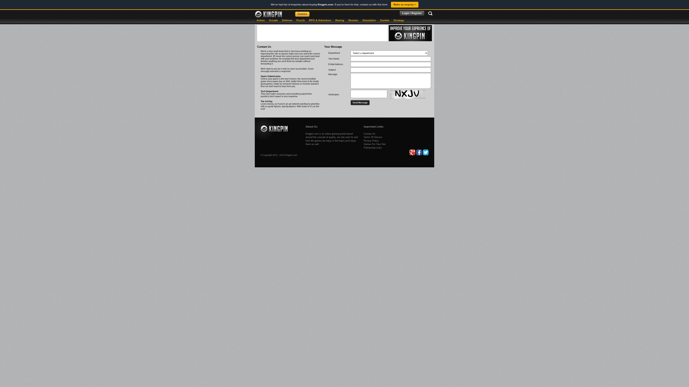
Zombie (384, 20)
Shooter (353, 20)
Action (261, 20)
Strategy (398, 20)
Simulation (369, 20)
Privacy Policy (371, 140)
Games (302, 14)
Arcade (273, 20)
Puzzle (300, 20)
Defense (287, 20)
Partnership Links (373, 147)
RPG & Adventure (320, 20)
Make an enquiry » (404, 4)
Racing (339, 20)
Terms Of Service (373, 137)
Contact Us (369, 133)
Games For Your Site (375, 144)
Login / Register (412, 13)
